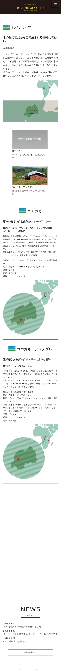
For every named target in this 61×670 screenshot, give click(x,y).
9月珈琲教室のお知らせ (15, 641)
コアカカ (16, 151)
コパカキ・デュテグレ (23, 187)
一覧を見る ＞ (30, 652)
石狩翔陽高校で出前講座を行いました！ (23, 626)
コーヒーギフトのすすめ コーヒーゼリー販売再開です (30, 634)
